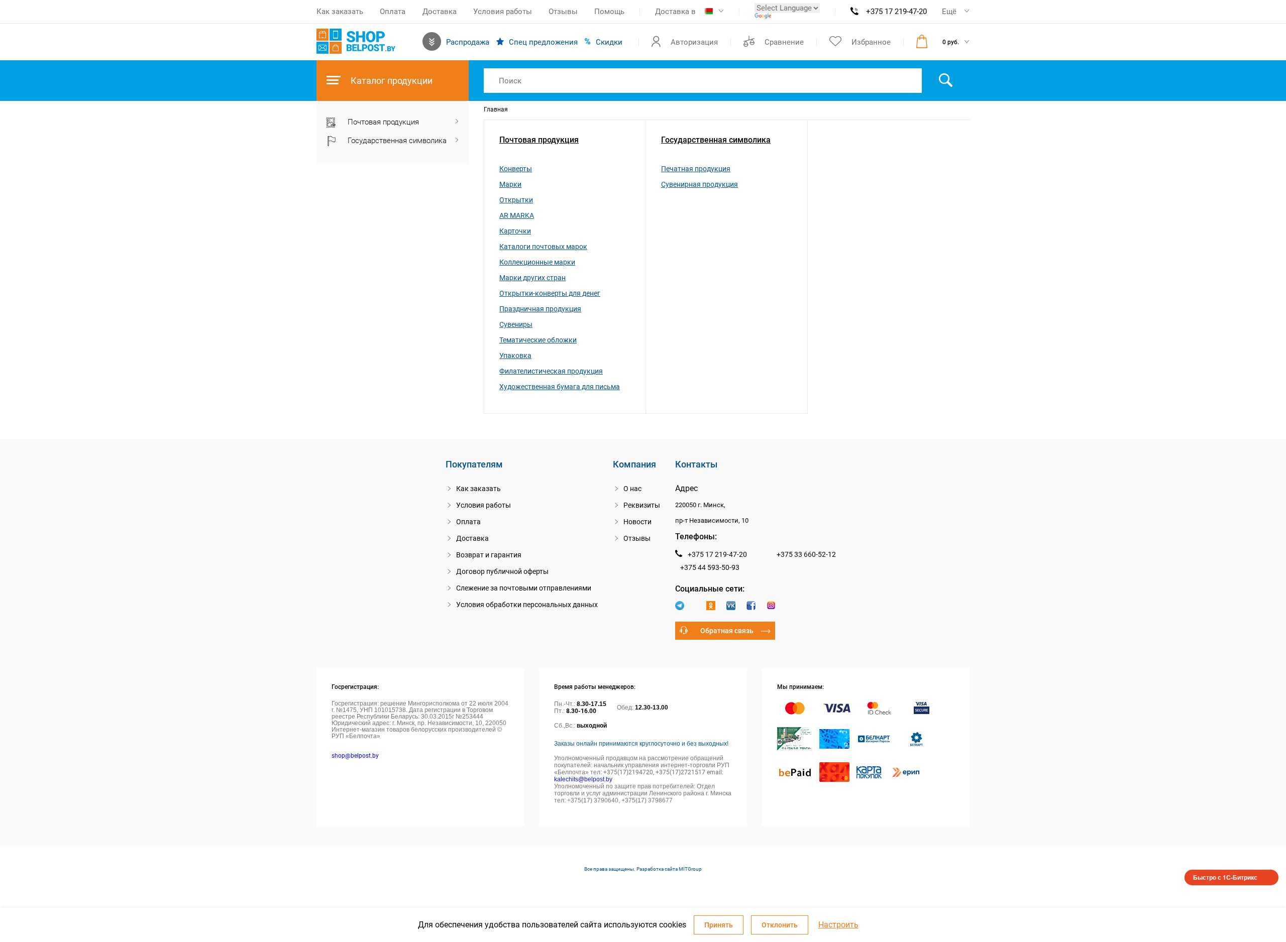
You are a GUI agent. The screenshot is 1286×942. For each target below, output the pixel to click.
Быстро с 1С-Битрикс (1225, 877)
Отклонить (780, 925)
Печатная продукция (695, 169)
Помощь (609, 11)
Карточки (515, 231)
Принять (718, 925)
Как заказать (339, 11)
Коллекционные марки (537, 262)
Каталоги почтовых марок (543, 247)
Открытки (516, 200)
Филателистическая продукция (551, 371)
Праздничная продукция (540, 309)
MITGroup (690, 869)
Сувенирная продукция (699, 184)
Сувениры (515, 324)
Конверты (515, 169)
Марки (510, 184)
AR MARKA (516, 215)
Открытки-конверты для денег (549, 293)
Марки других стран (532, 278)
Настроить (838, 925)
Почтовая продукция (539, 140)
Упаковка (515, 355)
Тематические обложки (538, 340)
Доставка (439, 11)
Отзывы (563, 11)
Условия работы (502, 11)
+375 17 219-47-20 (896, 11)
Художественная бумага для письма (559, 387)
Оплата (392, 11)
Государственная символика (716, 140)
